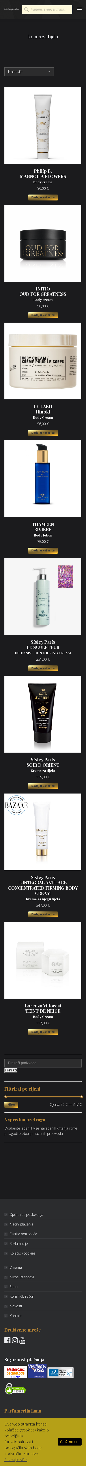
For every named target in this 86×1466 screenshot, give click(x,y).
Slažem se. (70, 1442)
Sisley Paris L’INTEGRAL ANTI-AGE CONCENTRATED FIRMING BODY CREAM (43, 888)
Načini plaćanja (21, 1224)
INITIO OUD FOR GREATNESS (42, 294)
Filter (11, 1104)
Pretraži (11, 1070)
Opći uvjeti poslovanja (26, 1214)
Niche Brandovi (21, 1277)
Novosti (15, 1306)
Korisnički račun (21, 1296)
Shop (13, 1286)
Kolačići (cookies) (23, 1253)
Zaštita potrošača (23, 1233)
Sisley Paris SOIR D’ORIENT (42, 765)
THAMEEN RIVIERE (43, 529)
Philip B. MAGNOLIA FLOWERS (43, 176)
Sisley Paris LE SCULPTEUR (43, 647)
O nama (15, 1267)
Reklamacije (18, 1243)
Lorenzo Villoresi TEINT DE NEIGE (43, 1011)
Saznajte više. (15, 1459)
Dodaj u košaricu (43, 197)
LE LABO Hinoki (43, 412)
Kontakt (15, 1315)
